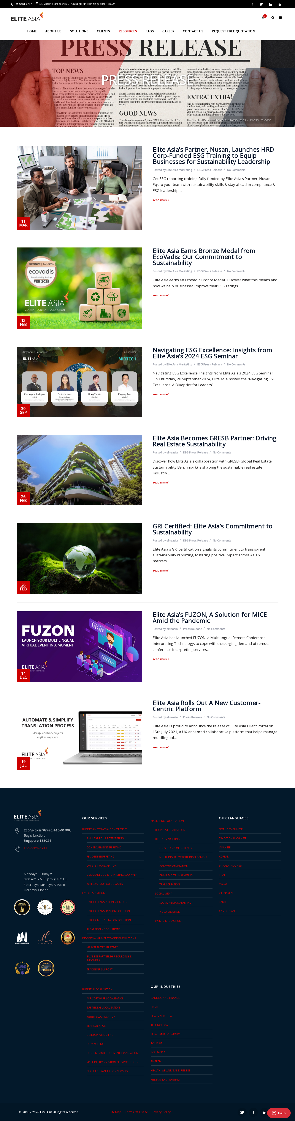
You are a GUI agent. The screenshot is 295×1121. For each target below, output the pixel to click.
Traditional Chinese (232, 838)
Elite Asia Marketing (179, 170)
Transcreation (169, 884)
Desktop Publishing (100, 1035)
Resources (238, 120)
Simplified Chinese (231, 829)
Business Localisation (170, 830)
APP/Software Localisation (105, 998)
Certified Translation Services (107, 1071)
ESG (200, 170)
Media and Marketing (165, 1079)
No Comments (236, 170)
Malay (223, 884)
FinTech (156, 1061)
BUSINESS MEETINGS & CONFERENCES (104, 829)
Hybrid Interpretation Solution (109, 920)
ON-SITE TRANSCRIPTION (102, 865)
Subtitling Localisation (103, 1007)
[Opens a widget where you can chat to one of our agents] (279, 1113)
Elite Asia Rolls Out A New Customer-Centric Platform (206, 706)
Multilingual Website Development (183, 857)
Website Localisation (101, 1016)
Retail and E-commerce (166, 1034)
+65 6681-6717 (35, 848)
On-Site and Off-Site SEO (175, 848)
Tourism (156, 1043)
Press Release (212, 170)
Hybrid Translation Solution (107, 902)
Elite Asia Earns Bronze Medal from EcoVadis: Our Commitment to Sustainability (204, 256)
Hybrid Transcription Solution (108, 911)
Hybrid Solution (93, 893)
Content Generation (173, 866)
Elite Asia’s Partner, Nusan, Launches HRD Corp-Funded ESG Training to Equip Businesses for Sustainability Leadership (213, 155)
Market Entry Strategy (102, 947)
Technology (159, 1025)
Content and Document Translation (112, 1053)
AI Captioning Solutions (103, 929)
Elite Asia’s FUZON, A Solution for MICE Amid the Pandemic (210, 617)
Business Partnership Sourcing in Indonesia (109, 958)
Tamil (222, 902)
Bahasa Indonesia (231, 865)
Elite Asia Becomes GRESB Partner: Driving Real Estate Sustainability (215, 441)
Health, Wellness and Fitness (170, 1070)
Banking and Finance (165, 998)
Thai (222, 875)
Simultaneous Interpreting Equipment (113, 875)
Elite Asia (219, 120)
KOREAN (224, 856)
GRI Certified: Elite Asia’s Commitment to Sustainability (213, 529)
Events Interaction (168, 921)
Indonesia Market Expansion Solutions (109, 938)
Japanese (224, 847)
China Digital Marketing (176, 875)
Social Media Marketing (175, 902)
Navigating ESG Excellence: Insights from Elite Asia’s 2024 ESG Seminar (212, 353)
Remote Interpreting (100, 856)
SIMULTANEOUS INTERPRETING (105, 838)
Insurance (158, 1052)
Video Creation (169, 912)
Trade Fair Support (100, 969)
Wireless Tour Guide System (105, 884)
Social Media (163, 893)
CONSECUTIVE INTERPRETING (104, 847)
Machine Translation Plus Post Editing (113, 1062)
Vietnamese (226, 893)
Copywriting (95, 1044)
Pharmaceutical (162, 1016)
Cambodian (227, 911)
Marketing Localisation (167, 821)
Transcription (96, 1026)
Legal (154, 1007)
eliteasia (172, 452)
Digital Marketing (167, 839)
